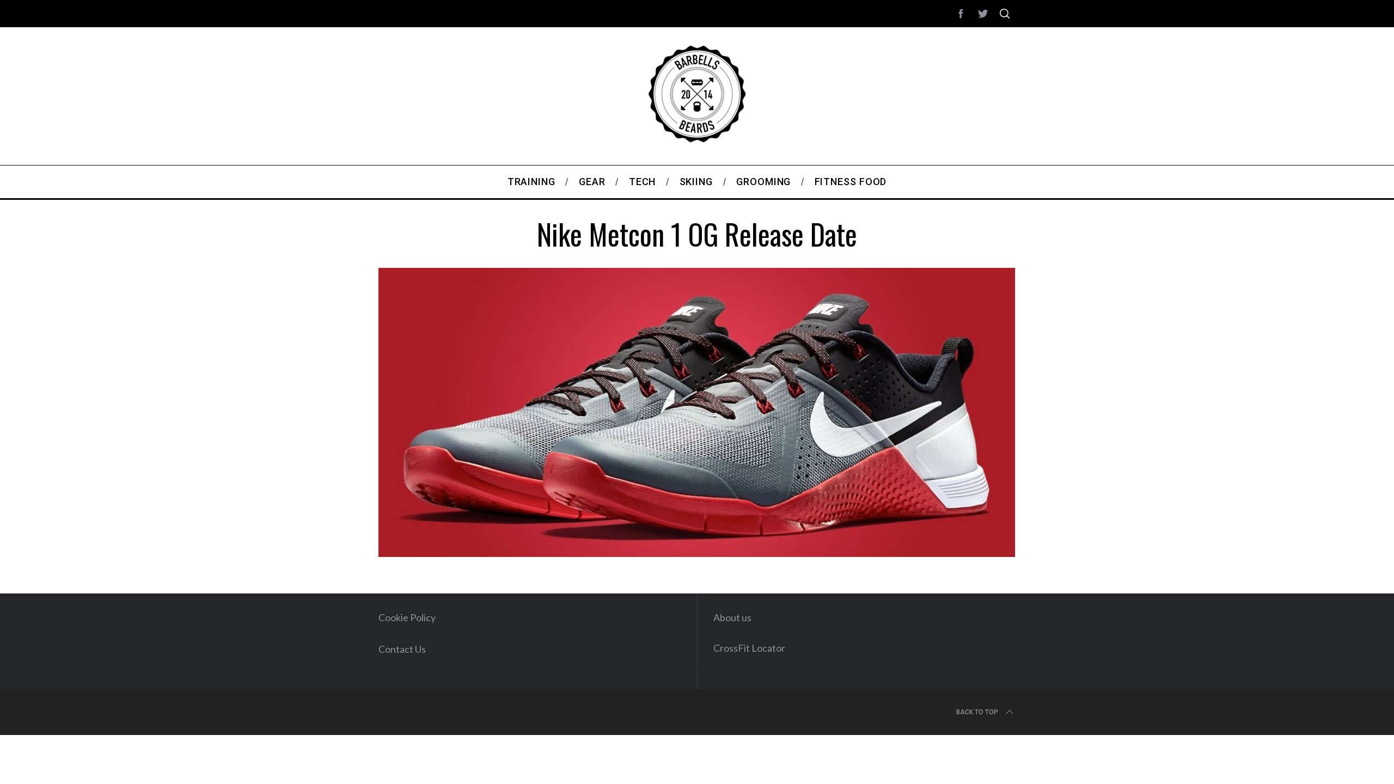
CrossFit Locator (749, 648)
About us (732, 617)
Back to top (977, 712)
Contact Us (402, 649)
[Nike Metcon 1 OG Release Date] (697, 553)
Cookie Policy (407, 617)
